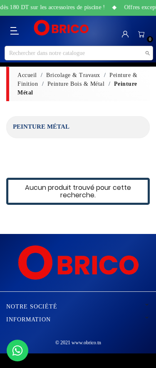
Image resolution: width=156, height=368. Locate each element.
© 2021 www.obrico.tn (78, 343)
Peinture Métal (41, 126)
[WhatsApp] (17, 350)
